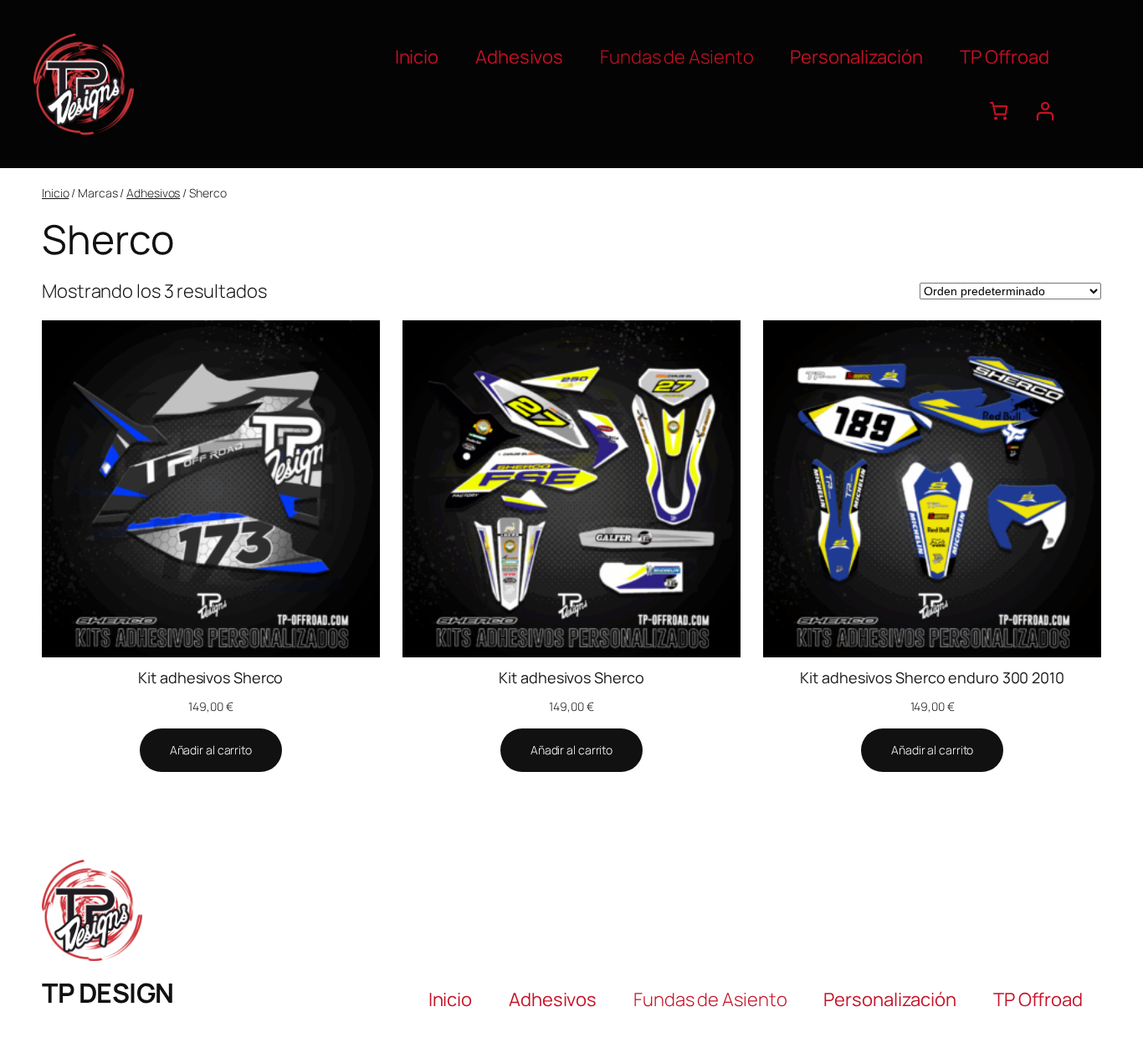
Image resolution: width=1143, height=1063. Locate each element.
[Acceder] (1045, 111)
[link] (999, 111)
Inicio (55, 193)
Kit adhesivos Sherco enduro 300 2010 (932, 677)
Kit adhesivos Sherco (210, 677)
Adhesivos (153, 193)
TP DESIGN (108, 992)
